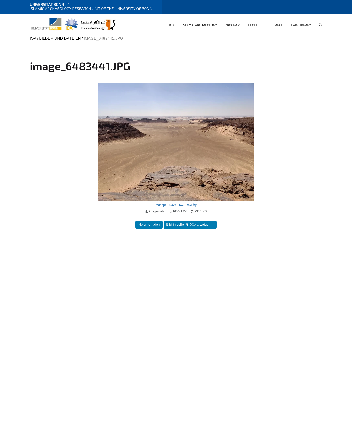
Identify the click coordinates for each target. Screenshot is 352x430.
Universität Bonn (47, 4)
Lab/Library (301, 25)
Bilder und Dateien (60, 38)
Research (275, 25)
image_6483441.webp (176, 204)
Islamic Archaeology (199, 25)
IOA (171, 25)
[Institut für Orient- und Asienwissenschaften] (73, 24)
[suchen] (319, 28)
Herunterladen (149, 224)
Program (232, 25)
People (254, 25)
